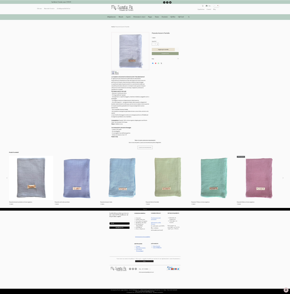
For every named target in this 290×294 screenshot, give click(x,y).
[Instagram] (164, 2)
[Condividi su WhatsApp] (158, 63)
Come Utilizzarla (157, 247)
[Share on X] (161, 63)
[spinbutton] (155, 44)
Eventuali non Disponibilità (139, 225)
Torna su (145, 209)
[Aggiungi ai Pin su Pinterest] (156, 63)
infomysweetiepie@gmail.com (146, 272)
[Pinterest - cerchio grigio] (130, 269)
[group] (145, 180)
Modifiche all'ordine (141, 223)
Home (113, 26)
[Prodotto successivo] (283, 178)
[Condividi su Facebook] (153, 63)
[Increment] (158, 44)
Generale (138, 218)
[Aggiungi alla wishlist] (177, 49)
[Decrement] (153, 44)
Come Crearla (156, 246)
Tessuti (138, 246)
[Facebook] (167, 2)
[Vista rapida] (77, 178)
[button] (49, 8)
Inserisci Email (113, 221)
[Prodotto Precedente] (7, 178)
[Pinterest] (170, 2)
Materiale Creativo (141, 248)
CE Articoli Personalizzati (139, 250)
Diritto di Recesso (140, 219)
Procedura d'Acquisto (141, 221)
